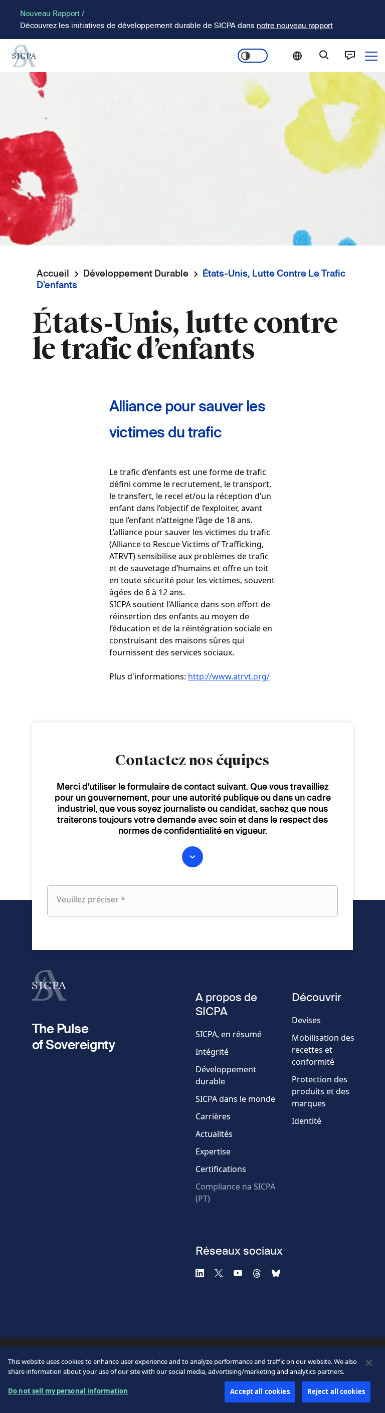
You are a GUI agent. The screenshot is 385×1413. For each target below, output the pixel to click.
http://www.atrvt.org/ (229, 676)
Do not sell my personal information (68, 1390)
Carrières (213, 1116)
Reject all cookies (336, 1391)
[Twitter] (223, 1273)
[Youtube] (242, 1273)
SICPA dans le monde (235, 1098)
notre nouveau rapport (295, 25)
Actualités (214, 1133)
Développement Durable (135, 273)
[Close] (369, 1363)
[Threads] (261, 1273)
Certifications (221, 1168)
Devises (306, 1020)
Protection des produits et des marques (320, 1091)
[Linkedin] (204, 1273)
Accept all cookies (259, 1391)
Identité (306, 1120)
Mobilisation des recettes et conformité (323, 1049)
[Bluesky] (280, 1273)
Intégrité (212, 1051)
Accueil (53, 273)
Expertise (213, 1151)
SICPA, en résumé (229, 1034)
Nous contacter (349, 55)
